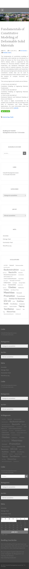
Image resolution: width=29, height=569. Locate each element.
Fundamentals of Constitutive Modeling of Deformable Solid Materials (13, 37)
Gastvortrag (6, 117)
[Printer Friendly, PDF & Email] (5, 111)
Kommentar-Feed (8, 242)
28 (13, 529)
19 (5, 527)
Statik (9, 52)
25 (1, 529)
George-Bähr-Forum (22, 432)
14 (13, 525)
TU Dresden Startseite (9, 174)
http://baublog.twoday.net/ (8, 557)
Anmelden (5, 235)
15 (17, 525)
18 (1, 527)
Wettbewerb (18, 313)
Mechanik (5, 52)
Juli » (6, 534)
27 (9, 529)
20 (9, 527)
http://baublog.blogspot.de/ (17, 548)
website (16, 108)
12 (5, 525)
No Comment (23, 50)
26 (5, 529)
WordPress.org (7, 245)
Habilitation (21, 287)
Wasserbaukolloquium (9, 314)
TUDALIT (18, 309)
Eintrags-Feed (7, 239)
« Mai (2, 534)
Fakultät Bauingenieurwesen (11, 172)
